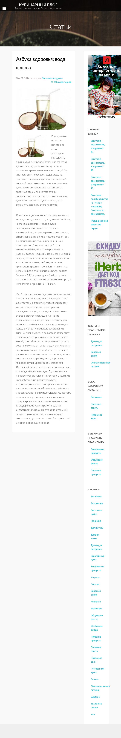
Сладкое (95, 697)
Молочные (96, 609)
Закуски (95, 584)
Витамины (96, 397)
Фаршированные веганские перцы (99, 225)
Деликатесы (97, 528)
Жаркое (95, 577)
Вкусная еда (97, 503)
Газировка (96, 521)
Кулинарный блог (38, 6)
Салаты (94, 679)
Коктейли (96, 602)
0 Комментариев (62, 82)
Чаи (93, 714)
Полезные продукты (52, 78)
